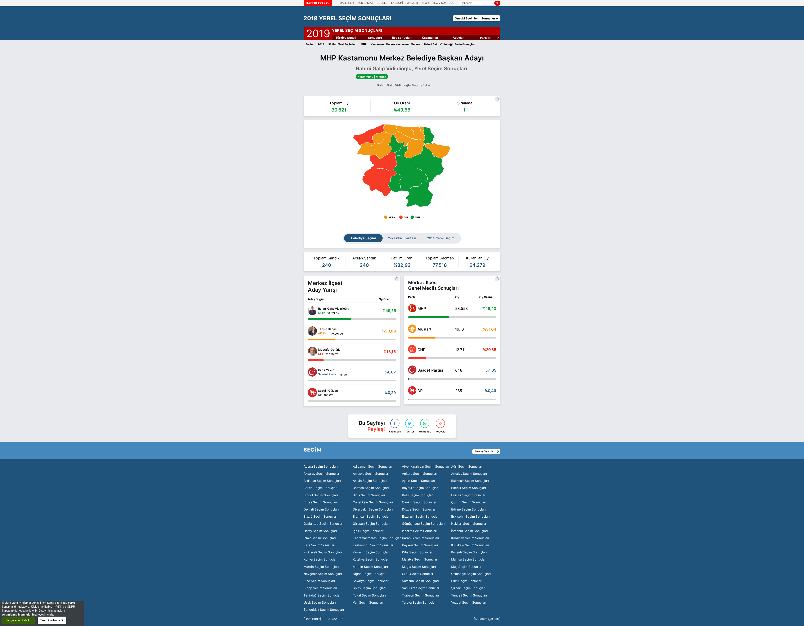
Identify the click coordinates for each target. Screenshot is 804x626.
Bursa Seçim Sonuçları (320, 502)
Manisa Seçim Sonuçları (469, 559)
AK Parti (424, 329)
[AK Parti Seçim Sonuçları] (412, 332)
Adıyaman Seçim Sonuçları (372, 466)
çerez (71, 602)
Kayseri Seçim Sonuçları (420, 545)
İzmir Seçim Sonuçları (320, 538)
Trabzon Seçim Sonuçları (420, 595)
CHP (421, 350)
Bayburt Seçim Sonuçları (420, 488)
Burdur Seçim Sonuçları (468, 495)
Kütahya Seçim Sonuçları (371, 559)
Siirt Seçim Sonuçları (466, 581)
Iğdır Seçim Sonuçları (368, 531)
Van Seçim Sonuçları (368, 602)
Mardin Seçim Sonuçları (321, 567)
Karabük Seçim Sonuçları (420, 538)
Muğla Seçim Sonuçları (419, 567)
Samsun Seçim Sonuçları (420, 581)
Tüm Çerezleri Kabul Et (18, 620)
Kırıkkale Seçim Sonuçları (470, 545)
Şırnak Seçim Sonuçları (468, 588)
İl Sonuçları (374, 37)
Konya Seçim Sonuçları (321, 559)
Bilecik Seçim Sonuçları (468, 488)
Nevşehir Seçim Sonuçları (323, 574)
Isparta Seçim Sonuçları (419, 531)
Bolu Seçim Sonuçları (418, 495)
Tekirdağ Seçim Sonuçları (322, 595)
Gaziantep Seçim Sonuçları (323, 524)
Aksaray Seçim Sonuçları (322, 474)
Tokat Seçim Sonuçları (369, 595)
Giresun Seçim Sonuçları (371, 524)
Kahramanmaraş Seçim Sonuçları (377, 538)
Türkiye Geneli (346, 37)
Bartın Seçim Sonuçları (321, 488)
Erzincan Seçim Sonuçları (371, 516)
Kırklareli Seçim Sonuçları (323, 552)
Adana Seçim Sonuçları (321, 466)
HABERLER (347, 2)
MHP (421, 308)
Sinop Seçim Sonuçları (320, 588)
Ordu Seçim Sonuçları (418, 574)
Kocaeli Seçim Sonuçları (469, 552)
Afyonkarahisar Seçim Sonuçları (425, 466)
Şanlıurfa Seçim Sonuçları (421, 588)
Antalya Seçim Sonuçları (469, 474)
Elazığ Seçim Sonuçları (320, 516)
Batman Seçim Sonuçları (371, 488)
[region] (42, 613)
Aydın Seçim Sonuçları (418, 481)
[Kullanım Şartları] (487, 619)
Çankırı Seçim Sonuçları (419, 502)
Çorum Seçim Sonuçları (468, 502)
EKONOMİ (397, 2)
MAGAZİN (412, 2)
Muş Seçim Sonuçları (466, 567)
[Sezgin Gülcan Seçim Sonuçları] (312, 392)
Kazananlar (430, 37)
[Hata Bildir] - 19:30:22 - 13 (324, 619)
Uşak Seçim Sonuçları (320, 602)
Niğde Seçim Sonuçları (370, 574)
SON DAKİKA (365, 2)
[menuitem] (421, 130)
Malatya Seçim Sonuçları (420, 559)
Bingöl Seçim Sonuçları (321, 495)
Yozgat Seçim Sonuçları (468, 602)
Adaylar (458, 37)
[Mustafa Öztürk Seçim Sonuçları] (312, 351)
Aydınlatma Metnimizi (16, 614)
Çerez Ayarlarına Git (52, 620)
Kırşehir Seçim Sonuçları (371, 552)
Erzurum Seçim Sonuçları (420, 516)
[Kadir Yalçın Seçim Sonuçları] (312, 372)
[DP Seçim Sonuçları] (412, 393)
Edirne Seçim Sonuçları (468, 509)
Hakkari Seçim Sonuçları (469, 524)
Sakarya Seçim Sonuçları (371, 581)
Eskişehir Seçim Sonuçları (470, 516)
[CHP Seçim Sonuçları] (412, 352)
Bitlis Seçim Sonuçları (369, 495)
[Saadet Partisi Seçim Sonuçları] (412, 373)
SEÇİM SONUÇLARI (444, 2)
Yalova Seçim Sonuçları (419, 602)
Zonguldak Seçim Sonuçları (324, 610)
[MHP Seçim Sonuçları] (412, 311)
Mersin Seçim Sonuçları (370, 567)
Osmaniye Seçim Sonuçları (471, 574)
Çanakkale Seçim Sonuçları (373, 502)
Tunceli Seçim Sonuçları (469, 595)
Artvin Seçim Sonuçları (370, 481)
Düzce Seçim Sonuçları (419, 509)
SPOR (425, 2)
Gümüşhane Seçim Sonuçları (423, 524)
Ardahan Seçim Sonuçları (322, 481)
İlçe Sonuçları (402, 37)
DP (420, 391)
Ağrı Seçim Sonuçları (466, 466)
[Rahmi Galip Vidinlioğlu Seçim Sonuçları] (312, 310)
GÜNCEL (382, 2)
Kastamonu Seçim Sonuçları (373, 545)
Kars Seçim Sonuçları (319, 545)
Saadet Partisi (430, 370)
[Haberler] (318, 5)
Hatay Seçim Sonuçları (320, 531)
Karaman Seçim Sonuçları (470, 538)
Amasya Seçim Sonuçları (371, 474)
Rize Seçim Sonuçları (319, 581)
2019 (318, 32)
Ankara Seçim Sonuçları (419, 474)
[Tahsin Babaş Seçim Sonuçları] (312, 331)
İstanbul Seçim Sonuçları (469, 531)
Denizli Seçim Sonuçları (321, 509)
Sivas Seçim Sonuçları (369, 588)
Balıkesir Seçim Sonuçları (470, 481)
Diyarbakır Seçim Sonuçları (373, 509)
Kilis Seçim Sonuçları (417, 552)
